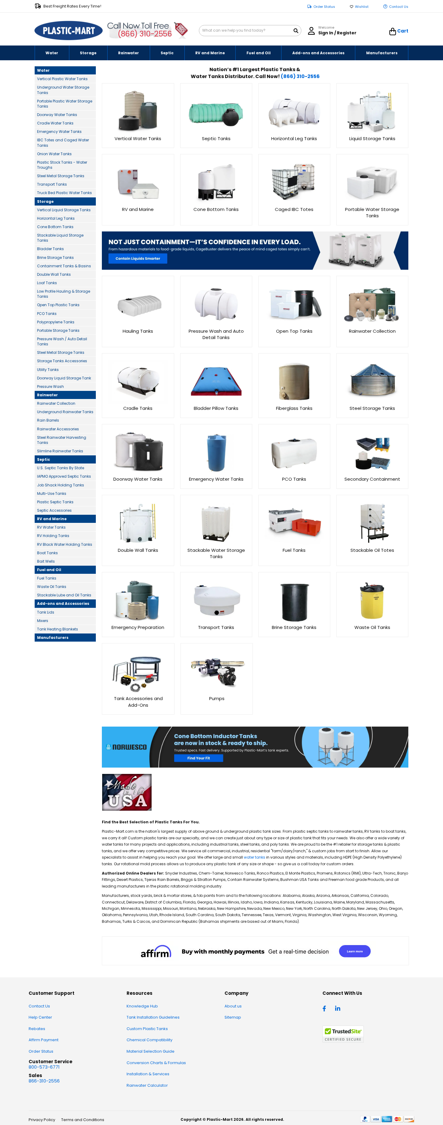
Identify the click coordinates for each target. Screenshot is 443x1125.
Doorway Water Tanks (57, 114)
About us (233, 1006)
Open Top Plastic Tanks (58, 304)
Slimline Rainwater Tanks (60, 451)
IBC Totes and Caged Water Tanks (63, 142)
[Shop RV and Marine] (138, 203)
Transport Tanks (52, 184)
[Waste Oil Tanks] (372, 621)
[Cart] (392, 32)
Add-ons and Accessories (63, 603)
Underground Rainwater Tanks (65, 411)
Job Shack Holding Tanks (60, 485)
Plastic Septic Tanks (55, 501)
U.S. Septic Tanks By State (60, 467)
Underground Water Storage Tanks (63, 90)
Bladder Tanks (50, 248)
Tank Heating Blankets (57, 629)
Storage (45, 201)
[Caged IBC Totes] (294, 203)
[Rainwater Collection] (372, 324)
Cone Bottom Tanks (55, 226)
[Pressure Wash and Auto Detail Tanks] (216, 324)
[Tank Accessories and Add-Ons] (138, 692)
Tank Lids (45, 612)
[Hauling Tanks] (138, 324)
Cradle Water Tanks (55, 123)
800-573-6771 (44, 1067)
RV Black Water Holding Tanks (64, 544)
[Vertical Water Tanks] (138, 132)
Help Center (40, 1017)
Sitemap (233, 1017)
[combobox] (250, 30)
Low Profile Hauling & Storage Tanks (63, 294)
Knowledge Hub (142, 1006)
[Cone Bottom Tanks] (216, 203)
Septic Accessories (54, 510)
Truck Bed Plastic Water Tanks (64, 192)
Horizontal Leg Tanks (56, 218)
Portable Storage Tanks (58, 330)
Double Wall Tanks (54, 274)
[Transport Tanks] (216, 621)
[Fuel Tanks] (294, 543)
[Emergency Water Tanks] (216, 473)
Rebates (37, 1029)
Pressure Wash (50, 386)
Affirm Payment (43, 1040)
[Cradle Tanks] (138, 402)
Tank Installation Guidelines (153, 1017)
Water (43, 70)
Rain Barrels (48, 420)
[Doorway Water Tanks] (138, 473)
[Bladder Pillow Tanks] (216, 402)
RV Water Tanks (51, 527)
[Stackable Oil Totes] (372, 543)
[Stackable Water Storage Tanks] (216, 543)
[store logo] (69, 30)
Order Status (324, 7)
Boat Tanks (47, 552)
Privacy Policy (42, 1120)
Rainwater (47, 395)
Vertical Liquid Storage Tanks (64, 209)
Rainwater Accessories (58, 429)
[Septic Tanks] (216, 132)
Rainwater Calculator (147, 1085)
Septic (43, 459)
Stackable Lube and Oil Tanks (64, 595)
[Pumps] (217, 692)
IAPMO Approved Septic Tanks (64, 476)
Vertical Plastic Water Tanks (62, 78)
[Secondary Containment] (372, 473)
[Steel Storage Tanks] (372, 402)
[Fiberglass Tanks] (294, 402)
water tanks (254, 857)
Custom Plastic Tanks (147, 1029)
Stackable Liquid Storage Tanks (60, 238)
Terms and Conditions (82, 1120)
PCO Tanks (47, 313)
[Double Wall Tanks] (138, 543)
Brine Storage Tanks (55, 257)
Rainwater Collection (56, 403)
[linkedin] (338, 1008)
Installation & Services (148, 1074)
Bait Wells (46, 561)
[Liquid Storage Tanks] (372, 132)
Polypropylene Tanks (55, 322)
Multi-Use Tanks (51, 493)
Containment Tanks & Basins (64, 266)
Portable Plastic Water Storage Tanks (64, 104)
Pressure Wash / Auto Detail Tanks (62, 341)
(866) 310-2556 (145, 34)
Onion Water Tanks (54, 153)
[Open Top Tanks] (294, 324)
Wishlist (362, 7)
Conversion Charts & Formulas (156, 1063)
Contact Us (398, 7)
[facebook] (325, 1008)
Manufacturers (52, 637)
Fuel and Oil (49, 569)
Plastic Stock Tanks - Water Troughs (62, 165)
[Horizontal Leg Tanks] (294, 132)
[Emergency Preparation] (138, 621)
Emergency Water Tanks (59, 131)
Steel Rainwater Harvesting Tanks (61, 440)
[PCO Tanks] (294, 473)
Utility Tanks (48, 369)
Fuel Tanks (46, 578)
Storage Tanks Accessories (62, 360)
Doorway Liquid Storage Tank (64, 378)
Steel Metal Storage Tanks (60, 175)
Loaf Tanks (47, 282)
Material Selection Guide (150, 1051)
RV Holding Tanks (53, 535)
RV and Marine (52, 518)
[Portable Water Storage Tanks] (372, 203)
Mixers (42, 620)
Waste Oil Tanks (51, 586)
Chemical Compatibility (149, 1040)
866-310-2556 (44, 1081)
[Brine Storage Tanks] (294, 621)
